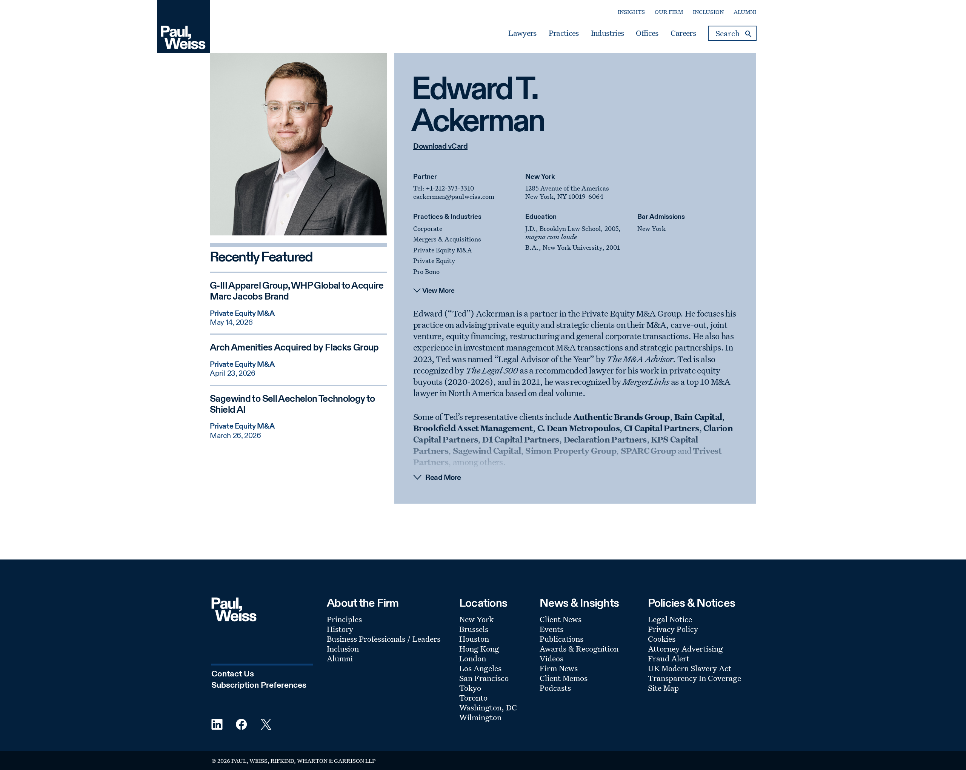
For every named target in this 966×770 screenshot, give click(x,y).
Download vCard (440, 147)
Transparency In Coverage (694, 678)
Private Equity (434, 260)
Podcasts (555, 687)
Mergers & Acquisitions (447, 239)
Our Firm (669, 12)
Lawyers (522, 33)
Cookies (661, 638)
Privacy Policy (673, 629)
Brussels (473, 629)
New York (540, 177)
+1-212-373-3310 (450, 188)
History (340, 629)
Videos (551, 658)
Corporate (427, 228)
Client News (560, 619)
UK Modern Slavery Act (689, 668)
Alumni (745, 12)
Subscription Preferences (258, 685)
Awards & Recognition (579, 648)
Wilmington (480, 717)
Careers (683, 33)
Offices (647, 33)
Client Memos (564, 678)
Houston (474, 638)
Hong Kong (479, 648)
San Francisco (484, 678)
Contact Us (232, 674)
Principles (344, 619)
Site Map (663, 687)
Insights (631, 12)
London (472, 658)
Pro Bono (426, 271)
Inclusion (708, 12)
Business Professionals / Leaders (383, 638)
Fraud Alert (668, 658)
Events (551, 629)
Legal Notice (670, 619)
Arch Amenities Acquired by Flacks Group (294, 348)
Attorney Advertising (685, 648)
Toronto (473, 697)
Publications (561, 638)
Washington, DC (488, 707)
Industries (607, 33)
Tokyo (470, 687)
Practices (564, 33)
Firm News (559, 668)
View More (438, 290)
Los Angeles (480, 668)
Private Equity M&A (442, 250)
